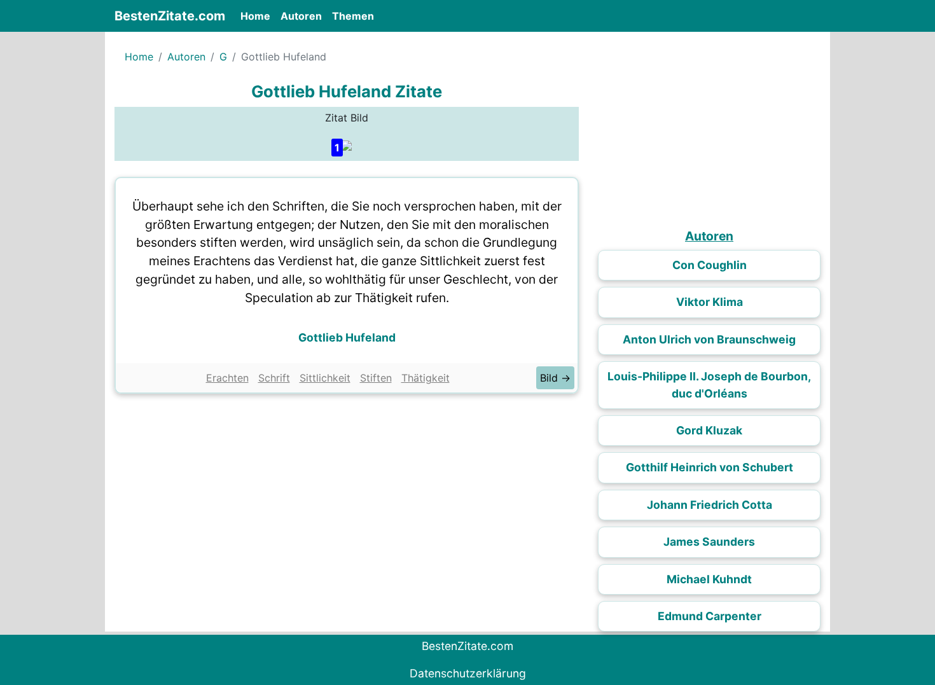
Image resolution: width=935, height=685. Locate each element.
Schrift (274, 377)
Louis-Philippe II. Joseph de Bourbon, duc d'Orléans (709, 384)
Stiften (376, 377)
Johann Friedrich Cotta (709, 504)
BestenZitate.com (169, 16)
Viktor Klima (709, 301)
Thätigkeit (425, 377)
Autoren (301, 16)
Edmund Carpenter (709, 616)
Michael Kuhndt (709, 579)
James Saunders (709, 541)
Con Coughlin (709, 265)
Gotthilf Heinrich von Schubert (709, 467)
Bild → (555, 377)
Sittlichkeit (325, 377)
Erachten (227, 377)
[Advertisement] (347, 495)
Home (257, 15)
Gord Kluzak (709, 430)
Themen (353, 16)
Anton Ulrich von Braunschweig (709, 339)
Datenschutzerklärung (468, 673)
